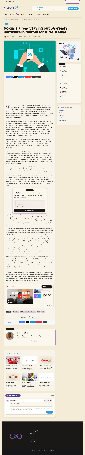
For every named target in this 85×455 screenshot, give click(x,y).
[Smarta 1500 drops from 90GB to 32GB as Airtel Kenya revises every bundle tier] (13, 360)
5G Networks (16, 311)
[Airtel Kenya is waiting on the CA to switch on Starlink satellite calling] (46, 377)
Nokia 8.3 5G (34, 159)
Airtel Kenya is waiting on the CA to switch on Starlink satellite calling (44, 384)
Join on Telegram (73, 8)
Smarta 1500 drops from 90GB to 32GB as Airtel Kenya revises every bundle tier (13, 367)
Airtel (21, 311)
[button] (20, 296)
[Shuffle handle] (20, 400)
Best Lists (61, 115)
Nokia (43, 311)
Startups (38, 14)
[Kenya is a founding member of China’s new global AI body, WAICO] (13, 377)
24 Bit (60, 117)
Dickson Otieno (11, 36)
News (18, 14)
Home (6, 14)
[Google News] (33, 317)
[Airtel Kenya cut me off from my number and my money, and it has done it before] (46, 360)
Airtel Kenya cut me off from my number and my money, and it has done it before (45, 367)
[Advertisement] (30, 93)
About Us (32, 433)
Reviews (23, 14)
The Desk (12, 14)
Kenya (38, 311)
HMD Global (33, 311)
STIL (60, 122)
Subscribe (47, 286)
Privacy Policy (34, 439)
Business (31, 14)
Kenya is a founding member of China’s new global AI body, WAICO (11, 384)
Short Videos (62, 120)
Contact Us (46, 14)
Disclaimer (33, 441)
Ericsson (27, 311)
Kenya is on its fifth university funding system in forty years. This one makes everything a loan (28, 384)
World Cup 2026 (34, 431)
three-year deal (18, 171)
